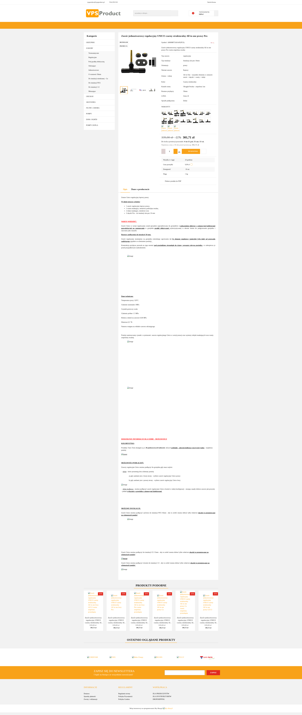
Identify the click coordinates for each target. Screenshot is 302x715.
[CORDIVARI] (95, 657)
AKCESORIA (91, 102)
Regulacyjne (92, 57)
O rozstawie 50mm (95, 74)
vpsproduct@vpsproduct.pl (96, 2)
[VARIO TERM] (213, 43)
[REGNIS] (162, 657)
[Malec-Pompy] (140, 657)
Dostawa (86, 694)
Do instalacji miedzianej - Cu (98, 78)
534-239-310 (113, 2)
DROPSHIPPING (159, 699)
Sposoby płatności (90, 696)
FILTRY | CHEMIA (93, 108)
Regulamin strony (124, 694)
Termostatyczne (93, 53)
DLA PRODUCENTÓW (161, 694)
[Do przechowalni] (203, 151)
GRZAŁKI (90, 96)
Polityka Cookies (124, 699)
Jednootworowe (93, 70)
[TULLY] (184, 657)
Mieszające (92, 91)
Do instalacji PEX (94, 83)
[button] (90, 687)
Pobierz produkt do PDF (173, 181)
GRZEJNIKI (90, 42)
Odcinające (92, 66)
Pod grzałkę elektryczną (96, 62)
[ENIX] (117, 657)
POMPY (89, 114)
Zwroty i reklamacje (90, 699)
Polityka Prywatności (125, 696)
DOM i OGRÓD (92, 119)
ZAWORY (89, 48)
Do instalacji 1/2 (93, 87)
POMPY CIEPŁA (92, 125)
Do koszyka (193, 151)
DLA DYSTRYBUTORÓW (162, 696)
